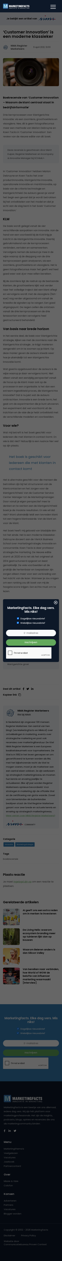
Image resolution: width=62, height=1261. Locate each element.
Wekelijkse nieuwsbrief (32, 623)
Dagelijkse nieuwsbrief (32, 618)
